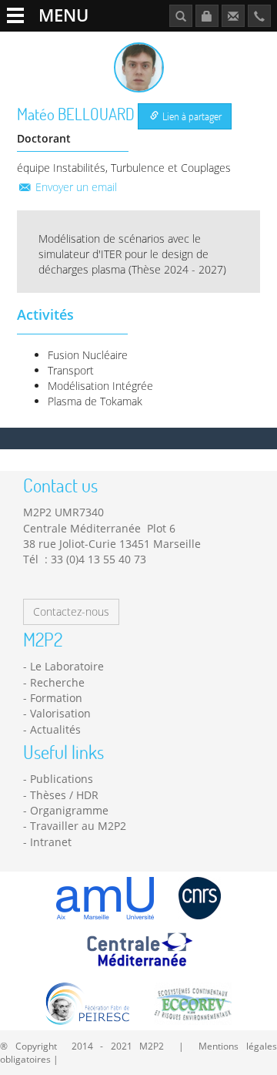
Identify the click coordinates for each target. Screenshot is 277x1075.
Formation (56, 697)
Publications (61, 778)
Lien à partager (191, 116)
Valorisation (60, 713)
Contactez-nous (71, 611)
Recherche (57, 682)
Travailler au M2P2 (78, 825)
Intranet (51, 842)
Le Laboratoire (67, 666)
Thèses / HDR (64, 795)
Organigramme (69, 810)
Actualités (55, 729)
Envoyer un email (74, 187)
